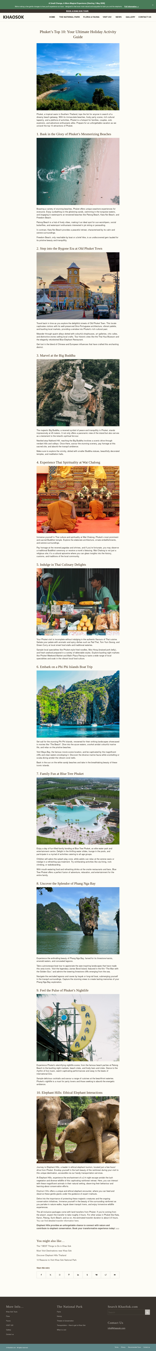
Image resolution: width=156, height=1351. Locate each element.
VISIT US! (9, 1325)
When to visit (61, 1330)
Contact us (10, 1334)
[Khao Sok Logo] (15, 18)
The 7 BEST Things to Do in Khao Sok (54, 1245)
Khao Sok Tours (11, 1311)
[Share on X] (50, 1274)
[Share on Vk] (96, 1274)
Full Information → (131, 6)
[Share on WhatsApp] (59, 1274)
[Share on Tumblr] (87, 1274)
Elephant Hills (43, 1190)
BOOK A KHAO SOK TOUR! (77, 11)
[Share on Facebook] (41, 1274)
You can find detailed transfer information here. (58, 1220)
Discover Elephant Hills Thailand (51, 1255)
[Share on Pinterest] (68, 1274)
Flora (8, 1316)
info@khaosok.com (116, 1328)
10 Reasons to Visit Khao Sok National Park (57, 1259)
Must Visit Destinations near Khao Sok (54, 1250)
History (59, 1316)
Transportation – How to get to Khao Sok (71, 1325)
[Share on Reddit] (105, 1274)
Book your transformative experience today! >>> (95, 1228)
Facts (59, 1311)
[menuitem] (77, 11)
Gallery (8, 1330)
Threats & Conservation (65, 1321)
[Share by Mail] (114, 1274)
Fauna (8, 1321)
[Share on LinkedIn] (78, 1274)
